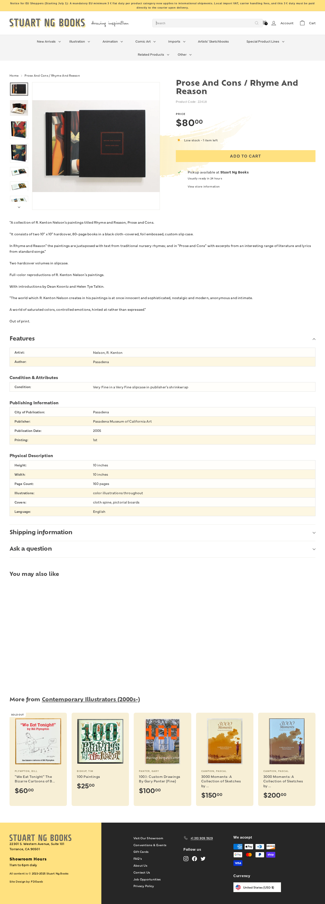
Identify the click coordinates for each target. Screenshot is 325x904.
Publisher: (22, 421)
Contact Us (141, 872)
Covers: (20, 502)
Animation (110, 41)
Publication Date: (28, 430)
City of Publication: (30, 412)
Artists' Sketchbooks (213, 41)
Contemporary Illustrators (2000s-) (91, 700)
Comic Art (143, 41)
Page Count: (24, 483)
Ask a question (31, 549)
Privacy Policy (143, 886)
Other (182, 54)
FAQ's (137, 858)
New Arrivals (46, 41)
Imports (174, 41)
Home (14, 75)
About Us (140, 865)
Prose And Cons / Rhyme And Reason (52, 75)
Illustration (77, 41)
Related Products (151, 54)
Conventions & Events (149, 845)
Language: (23, 511)
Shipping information (41, 533)
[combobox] (207, 23)
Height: (21, 465)
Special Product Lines (262, 41)
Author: (20, 361)
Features (22, 339)
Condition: (23, 387)
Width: (20, 474)
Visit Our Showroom (148, 838)
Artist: (20, 352)
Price (180, 114)
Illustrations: (24, 493)
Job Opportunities (147, 879)
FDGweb (37, 881)
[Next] (19, 206)
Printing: (21, 440)
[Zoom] (96, 146)
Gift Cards (141, 851)
